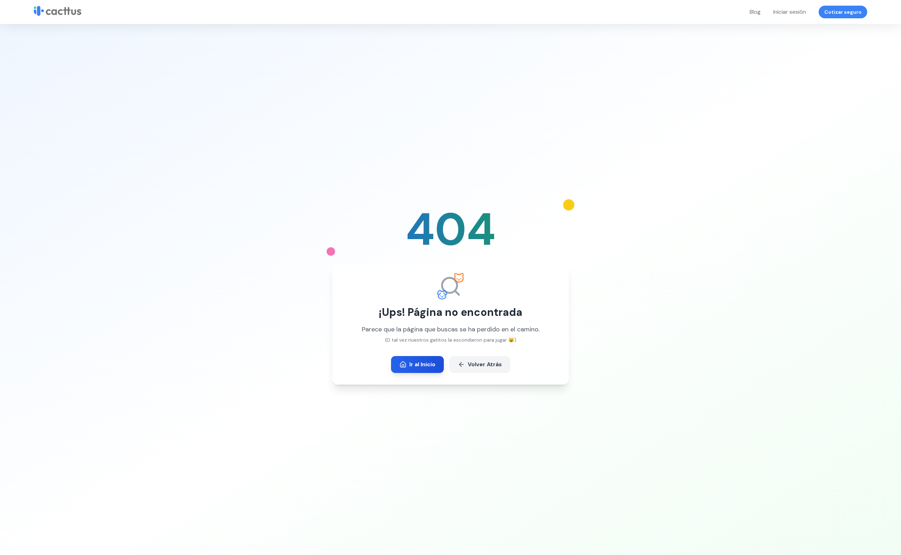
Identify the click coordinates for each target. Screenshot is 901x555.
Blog (755, 11)
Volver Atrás (485, 364)
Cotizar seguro (843, 12)
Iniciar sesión (789, 11)
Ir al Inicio (422, 364)
